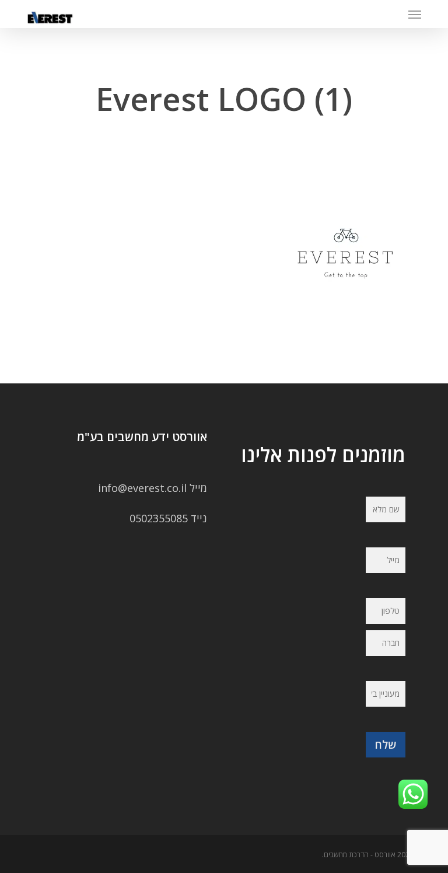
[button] (414, 14)
